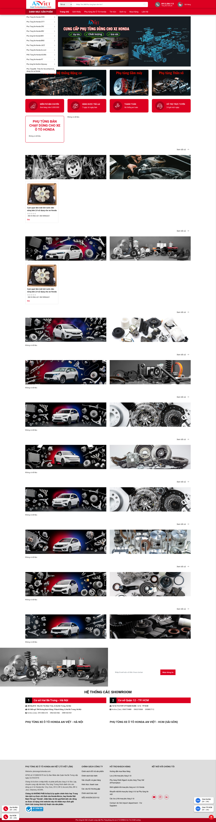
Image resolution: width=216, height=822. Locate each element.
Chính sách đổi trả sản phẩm (93, 771)
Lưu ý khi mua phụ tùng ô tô (120, 776)
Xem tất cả (181, 149)
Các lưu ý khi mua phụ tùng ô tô (122, 799)
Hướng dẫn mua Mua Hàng (120, 771)
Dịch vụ (123, 12)
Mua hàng (133, 12)
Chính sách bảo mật (89, 793)
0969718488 (126, 709)
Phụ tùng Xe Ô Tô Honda (95, 12)
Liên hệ (145, 12)
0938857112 (149, 709)
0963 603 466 (55, 713)
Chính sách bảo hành (89, 776)
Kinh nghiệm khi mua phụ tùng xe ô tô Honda (127, 787)
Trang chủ (64, 12)
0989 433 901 (67, 713)
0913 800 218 (43, 713)
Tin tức (113, 12)
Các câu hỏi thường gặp (91, 789)
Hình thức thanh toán (90, 784)
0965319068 (138, 709)
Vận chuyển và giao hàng (91, 780)
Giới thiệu (76, 12)
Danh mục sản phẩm (41, 11)
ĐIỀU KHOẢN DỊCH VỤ (90, 798)
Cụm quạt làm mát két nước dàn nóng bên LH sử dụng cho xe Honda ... (42, 210)
